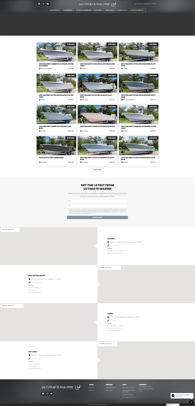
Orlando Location (128, 387)
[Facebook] (39, 4)
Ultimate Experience (83, 10)
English (170, 404)
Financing (97, 10)
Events (91, 390)
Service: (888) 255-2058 (146, 389)
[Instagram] (43, 4)
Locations (109, 10)
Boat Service (110, 387)
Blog (140, 391)
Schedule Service (136, 10)
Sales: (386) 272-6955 (145, 387)
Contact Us (122, 10)
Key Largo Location (129, 397)
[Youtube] (48, 4)
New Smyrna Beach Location (128, 391)
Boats (91, 387)
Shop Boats (54, 10)
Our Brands (67, 10)
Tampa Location (127, 394)
